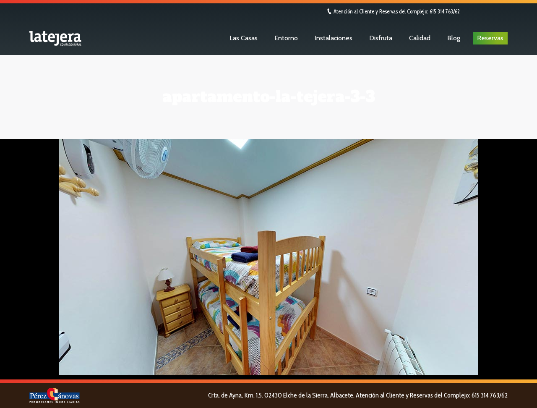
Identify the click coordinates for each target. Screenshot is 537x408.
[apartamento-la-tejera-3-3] (268, 257)
